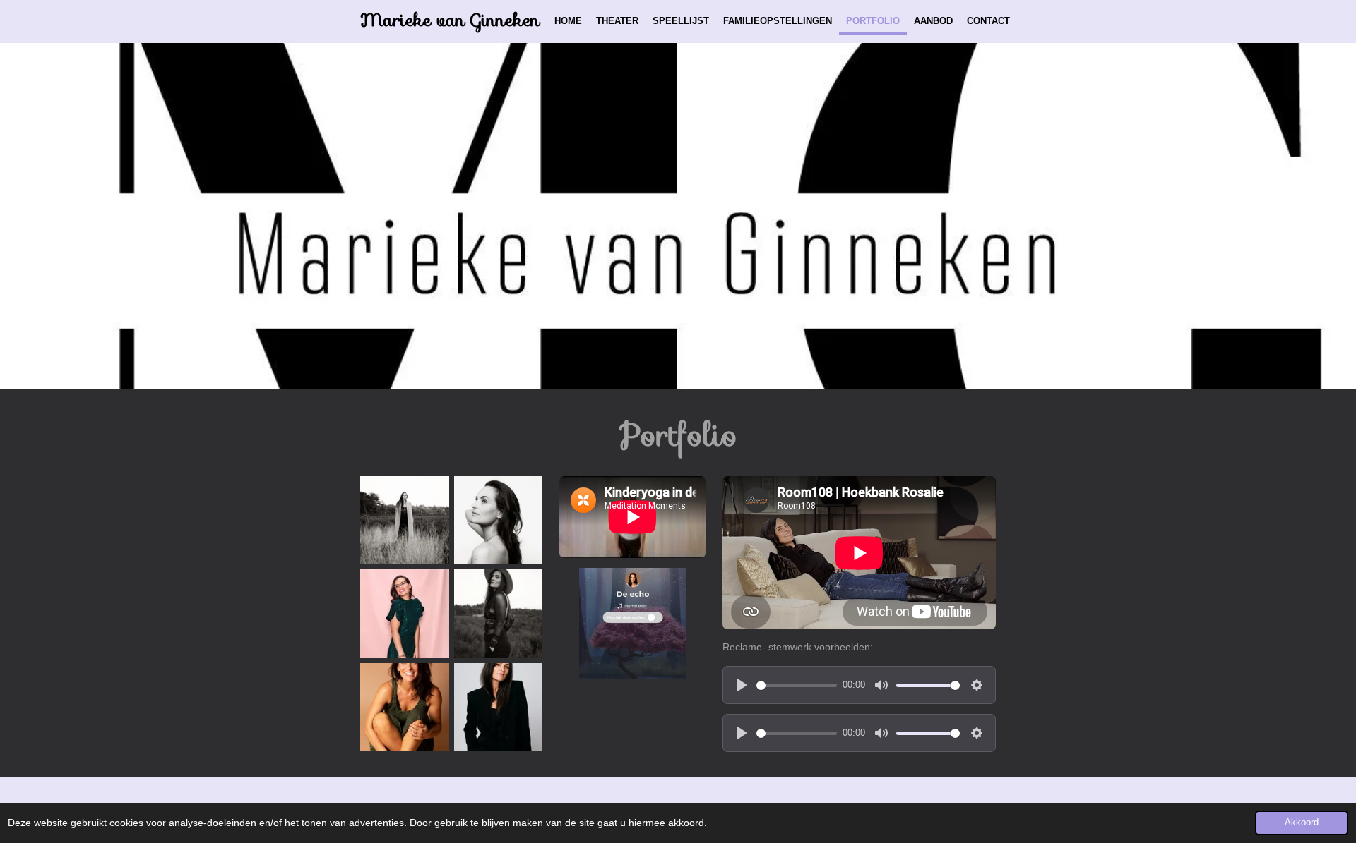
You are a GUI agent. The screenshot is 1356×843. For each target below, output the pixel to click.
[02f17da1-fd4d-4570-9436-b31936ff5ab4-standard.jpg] (498, 614)
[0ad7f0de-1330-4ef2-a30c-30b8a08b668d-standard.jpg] (498, 520)
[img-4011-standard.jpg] (405, 707)
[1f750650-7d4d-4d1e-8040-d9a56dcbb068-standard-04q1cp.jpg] (405, 614)
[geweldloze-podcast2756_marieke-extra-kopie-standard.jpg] (498, 707)
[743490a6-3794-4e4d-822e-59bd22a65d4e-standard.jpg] (405, 520)
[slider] (796, 685)
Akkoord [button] (1302, 822)
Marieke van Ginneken (450, 20)
